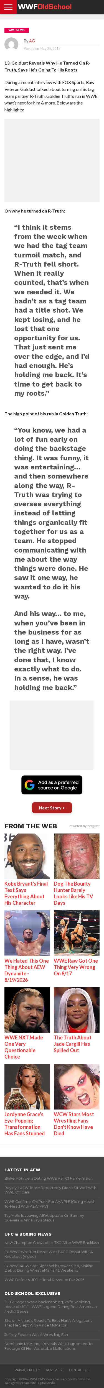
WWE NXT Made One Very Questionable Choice (23, 1047)
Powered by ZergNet (84, 826)
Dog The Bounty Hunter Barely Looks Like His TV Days (73, 893)
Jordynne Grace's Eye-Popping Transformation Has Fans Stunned (24, 1123)
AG (32, 41)
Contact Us (79, 1370)
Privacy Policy (27, 1370)
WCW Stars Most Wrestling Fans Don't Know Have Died (74, 1123)
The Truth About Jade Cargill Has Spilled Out (73, 1043)
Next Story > (52, 807)
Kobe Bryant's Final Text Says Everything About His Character (26, 893)
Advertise (55, 1370)
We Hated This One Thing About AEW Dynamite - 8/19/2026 (26, 970)
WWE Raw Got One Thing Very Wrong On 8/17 (76, 967)
